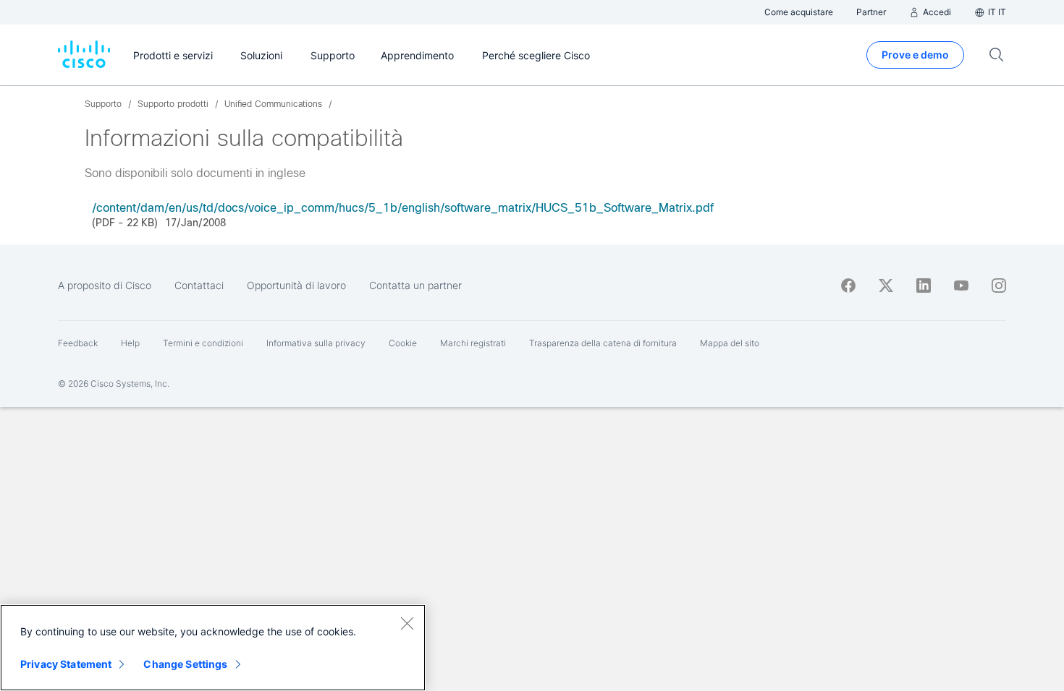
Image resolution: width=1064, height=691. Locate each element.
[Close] (407, 623)
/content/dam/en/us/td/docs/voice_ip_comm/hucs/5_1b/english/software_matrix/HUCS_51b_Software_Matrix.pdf (403, 208)
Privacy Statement (65, 664)
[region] (213, 647)
